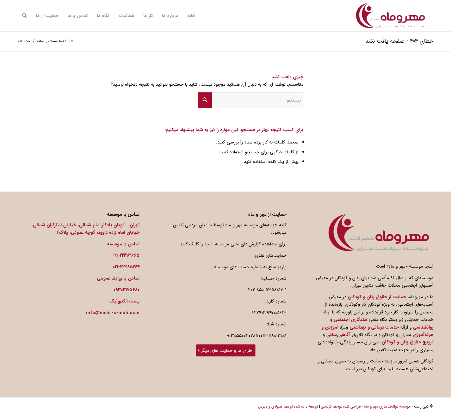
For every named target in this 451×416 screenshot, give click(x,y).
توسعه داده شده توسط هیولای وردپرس (288, 407)
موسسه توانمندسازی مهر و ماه (387, 407)
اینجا (209, 244)
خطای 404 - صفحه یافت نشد (399, 41)
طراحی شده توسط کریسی (341, 407)
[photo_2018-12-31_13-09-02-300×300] (390, 15)
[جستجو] (24, 15)
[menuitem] (191, 15)
